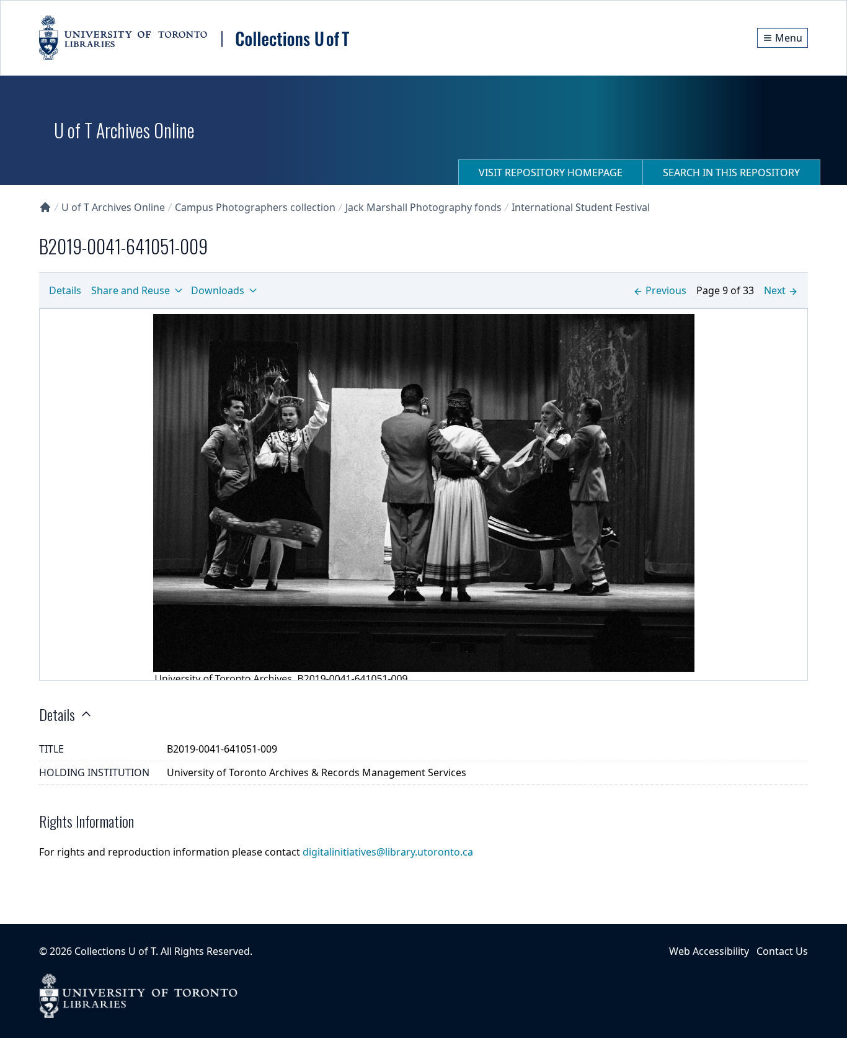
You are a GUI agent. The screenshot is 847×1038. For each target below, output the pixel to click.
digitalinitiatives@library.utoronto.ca (388, 852)
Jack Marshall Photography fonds (423, 207)
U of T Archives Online (113, 207)
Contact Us (782, 951)
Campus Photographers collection (255, 207)
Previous (665, 290)
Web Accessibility (709, 951)
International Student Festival (581, 207)
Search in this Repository (731, 172)
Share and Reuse (130, 290)
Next (775, 290)
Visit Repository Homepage (551, 172)
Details (65, 290)
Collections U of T (115, 951)
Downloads (217, 290)
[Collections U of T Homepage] (45, 207)
